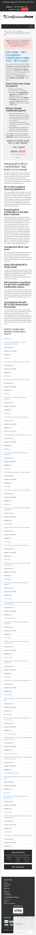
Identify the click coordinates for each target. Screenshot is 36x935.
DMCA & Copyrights (9, 903)
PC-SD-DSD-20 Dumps (10, 618)
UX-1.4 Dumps (8, 832)
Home (5, 31)
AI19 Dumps (7, 486)
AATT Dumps (7, 638)
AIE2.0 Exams (9, 855)
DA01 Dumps (7, 413)
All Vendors (7, 884)
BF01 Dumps (7, 376)
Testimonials (7, 894)
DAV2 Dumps (7, 677)
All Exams (6, 886)
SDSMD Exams (17, 860)
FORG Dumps (7, 579)
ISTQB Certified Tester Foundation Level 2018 (16, 527)
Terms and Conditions (18, 154)
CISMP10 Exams (9, 858)
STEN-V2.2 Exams (26, 860)
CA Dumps (7, 394)
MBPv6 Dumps (8, 714)
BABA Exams (26, 855)
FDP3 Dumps (7, 541)
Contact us (7, 900)
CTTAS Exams (18, 857)
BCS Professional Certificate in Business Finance (17, 379)
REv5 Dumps (7, 792)
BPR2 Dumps (7, 504)
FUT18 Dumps (8, 695)
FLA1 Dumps (7, 559)
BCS (10, 31)
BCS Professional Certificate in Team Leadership (17, 472)
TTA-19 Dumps (8, 598)
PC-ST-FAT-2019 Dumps (10, 734)
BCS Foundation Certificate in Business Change (17, 361)
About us (6, 891)
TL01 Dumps (7, 468)
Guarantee (7, 893)
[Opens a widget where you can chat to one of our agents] (24, 925)
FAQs (5, 901)
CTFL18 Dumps (8, 524)
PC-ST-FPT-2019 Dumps (10, 753)
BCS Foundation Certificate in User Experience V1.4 (18, 835)
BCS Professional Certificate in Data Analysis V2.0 (17, 680)
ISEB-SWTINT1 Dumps (10, 431)
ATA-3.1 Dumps (8, 657)
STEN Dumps (7, 449)
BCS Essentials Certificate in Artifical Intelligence (17, 490)
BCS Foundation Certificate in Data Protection (16, 545)
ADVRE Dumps (8, 338)
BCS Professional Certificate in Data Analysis (16, 417)
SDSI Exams (25, 857)
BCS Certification (18, 31)
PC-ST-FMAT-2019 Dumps (11, 773)
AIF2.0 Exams (18, 855)
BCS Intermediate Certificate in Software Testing (17, 435)
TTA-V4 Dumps (8, 812)
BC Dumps (6, 358)
